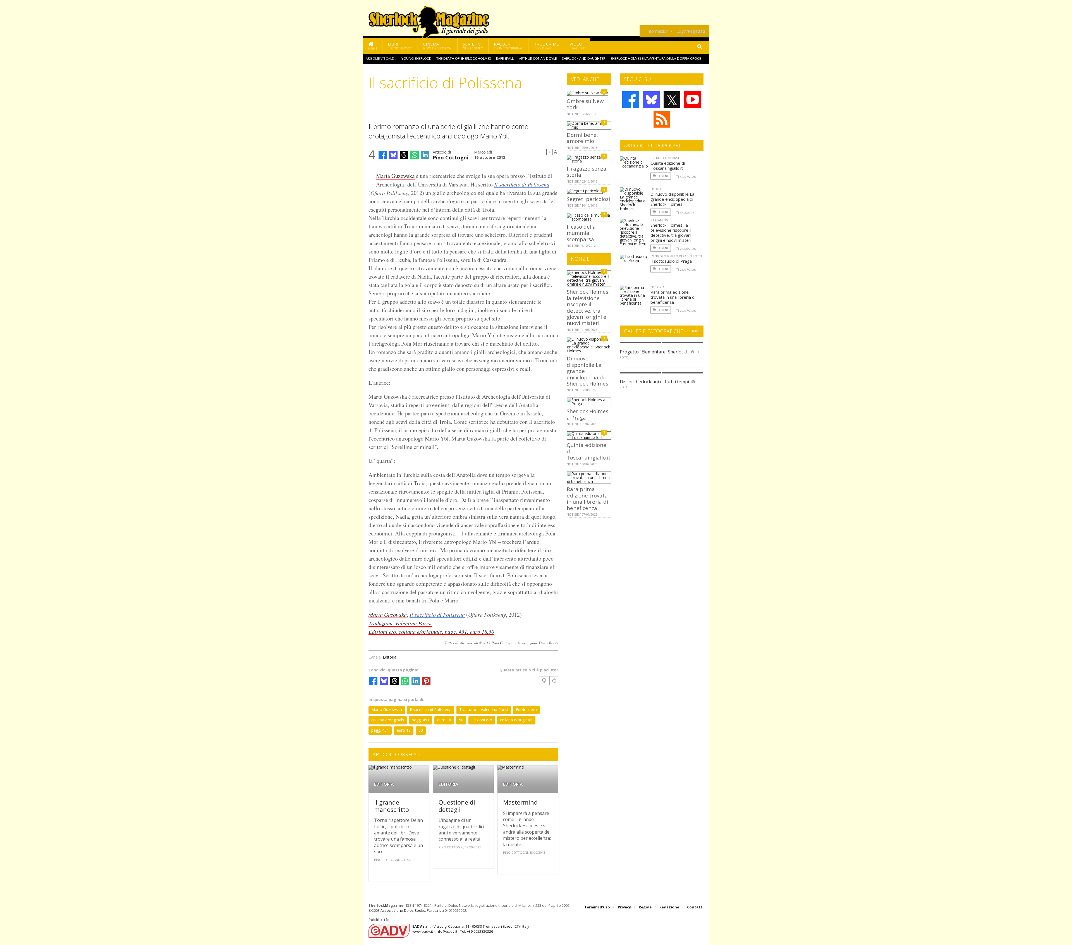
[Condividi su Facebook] (382, 155)
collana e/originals (387, 719)
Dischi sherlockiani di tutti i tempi (654, 382)
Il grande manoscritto (391, 806)
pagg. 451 (420, 719)
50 (461, 719)
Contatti (695, 907)
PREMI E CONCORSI (664, 157)
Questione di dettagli (457, 806)
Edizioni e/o (526, 709)
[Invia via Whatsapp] (414, 155)
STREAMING (659, 220)
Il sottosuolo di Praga (671, 261)
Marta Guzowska (395, 176)
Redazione (669, 907)
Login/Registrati (690, 31)
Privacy (624, 907)
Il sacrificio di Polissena (521, 184)
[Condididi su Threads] (404, 155)
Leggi (663, 176)
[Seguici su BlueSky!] (651, 99)
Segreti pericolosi (588, 198)
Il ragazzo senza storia (586, 171)
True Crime (546, 45)
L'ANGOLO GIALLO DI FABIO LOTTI (676, 256)
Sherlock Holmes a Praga (587, 414)
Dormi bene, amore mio (582, 137)
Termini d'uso (597, 907)
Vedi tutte (692, 331)
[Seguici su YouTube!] (692, 99)
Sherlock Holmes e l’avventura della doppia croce (656, 58)
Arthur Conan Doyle (538, 58)
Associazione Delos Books (403, 910)
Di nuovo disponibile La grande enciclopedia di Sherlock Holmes (672, 199)
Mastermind (520, 802)
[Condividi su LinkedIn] (425, 155)
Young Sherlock (416, 58)
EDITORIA (384, 784)
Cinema (437, 45)
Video (577, 45)
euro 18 (444, 719)
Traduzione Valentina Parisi (483, 709)
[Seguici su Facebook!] (630, 99)
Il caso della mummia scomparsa (581, 233)
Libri (400, 45)
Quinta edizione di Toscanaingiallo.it (667, 165)
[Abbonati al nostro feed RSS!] (661, 119)
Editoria (389, 657)
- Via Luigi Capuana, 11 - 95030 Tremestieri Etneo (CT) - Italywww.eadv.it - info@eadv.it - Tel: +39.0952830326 (470, 929)
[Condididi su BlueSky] (393, 155)
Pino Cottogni (450, 157)
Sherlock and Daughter (583, 58)
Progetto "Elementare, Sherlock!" (654, 352)
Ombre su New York (585, 104)
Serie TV (473, 45)
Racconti (508, 45)
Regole (645, 907)
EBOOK (655, 188)
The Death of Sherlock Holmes (463, 58)
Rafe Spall (505, 58)
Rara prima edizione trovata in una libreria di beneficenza (587, 498)
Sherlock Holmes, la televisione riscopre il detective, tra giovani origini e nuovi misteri (588, 307)
